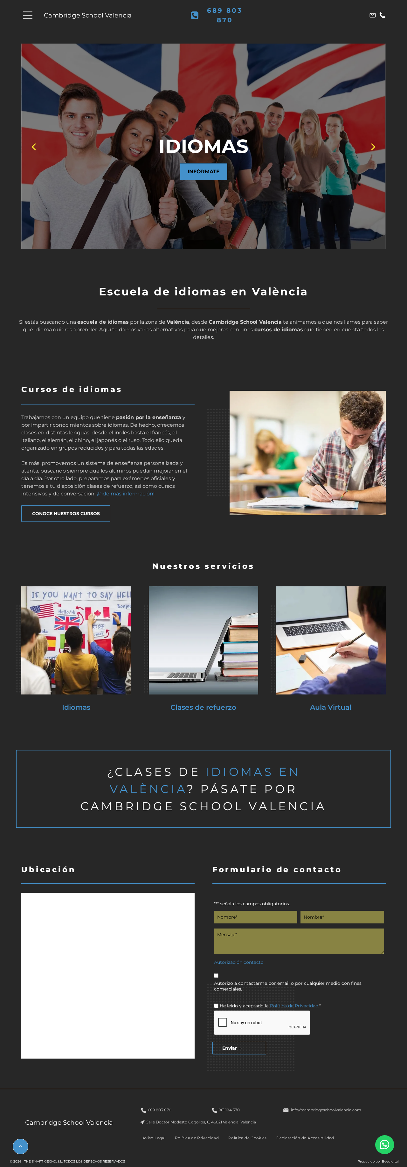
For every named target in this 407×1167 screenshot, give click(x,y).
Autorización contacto (239, 962)
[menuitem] (154, 1138)
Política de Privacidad (294, 1006)
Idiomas (76, 707)
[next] (373, 146)
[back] (33, 146)
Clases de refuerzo (203, 707)
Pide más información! (126, 494)
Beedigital (390, 1161)
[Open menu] (27, 15)
